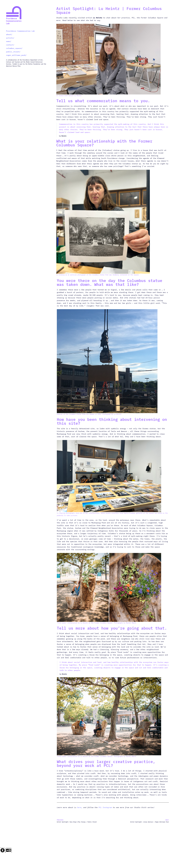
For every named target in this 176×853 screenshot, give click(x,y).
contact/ (10, 45)
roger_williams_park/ (16, 55)
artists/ (10, 38)
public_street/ (13, 52)
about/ (9, 34)
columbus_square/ (14, 48)
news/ (8, 41)
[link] (2, 850)
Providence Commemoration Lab (20, 31)
